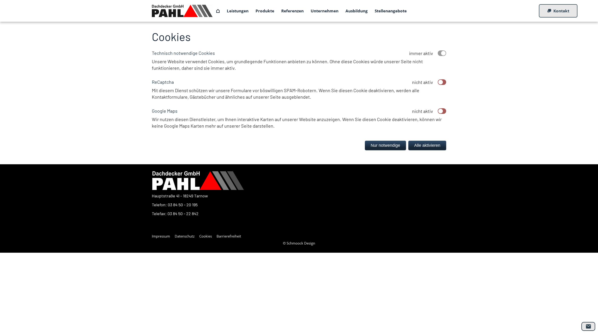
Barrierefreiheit (229, 236)
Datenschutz (185, 236)
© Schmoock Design (299, 243)
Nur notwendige (385, 145)
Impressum (161, 236)
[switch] (442, 82)
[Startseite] (218, 11)
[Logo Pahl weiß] (198, 180)
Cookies (205, 236)
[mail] (588, 326)
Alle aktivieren (427, 145)
